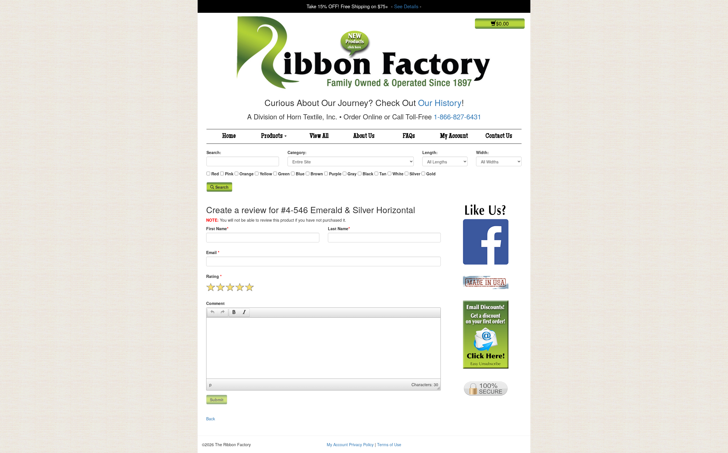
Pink (229, 173)
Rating (214, 276)
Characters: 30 (424, 384)
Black (368, 173)
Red (215, 173)
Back (210, 418)
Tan (382, 173)
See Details (406, 6)
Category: (297, 152)
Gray (352, 173)
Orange (246, 173)
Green (284, 173)
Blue (300, 173)
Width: (482, 152)
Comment (215, 303)
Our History (440, 102)
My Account (454, 136)
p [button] (210, 384)
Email (212, 252)
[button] (212, 312)
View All (319, 136)
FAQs (409, 136)
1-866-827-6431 (457, 116)
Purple (335, 173)
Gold (431, 173)
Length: (430, 152)
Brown (317, 173)
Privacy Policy (361, 444)
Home (229, 136)
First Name (217, 228)
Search (221, 187)
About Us (364, 136)
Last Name (339, 228)
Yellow (266, 173)
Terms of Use (389, 444)
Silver (415, 173)
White (398, 173)
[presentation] (212, 313)
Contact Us (498, 136)
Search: (213, 152)
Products (272, 136)
